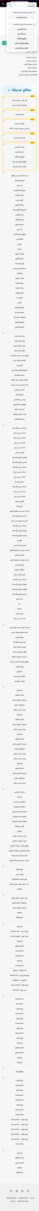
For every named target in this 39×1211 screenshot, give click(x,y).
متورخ (19, 244)
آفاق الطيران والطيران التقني (28, 75)
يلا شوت (19, 690)
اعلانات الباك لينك (19, 360)
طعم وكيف (19, 293)
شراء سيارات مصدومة (20, 855)
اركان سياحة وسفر (19, 166)
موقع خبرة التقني (19, 234)
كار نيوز (19, 229)
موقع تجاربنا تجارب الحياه (19, 662)
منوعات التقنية (32, 68)
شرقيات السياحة (20, 317)
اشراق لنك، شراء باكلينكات (19, 355)
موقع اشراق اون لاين (19, 162)
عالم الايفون (19, 215)
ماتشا (19, 609)
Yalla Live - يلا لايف (20, 970)
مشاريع (19, 671)
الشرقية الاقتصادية (19, 210)
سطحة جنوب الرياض (19, 821)
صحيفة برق (19, 152)
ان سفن (19, 185)
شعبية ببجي (19, 565)
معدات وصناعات (31, 57)
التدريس (20, 365)
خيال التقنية (19, 195)
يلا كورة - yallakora (19, 980)
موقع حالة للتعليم (19, 404)
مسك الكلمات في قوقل (19, 176)
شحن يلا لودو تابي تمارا (19, 521)
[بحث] (3, 3)
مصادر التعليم (19, 390)
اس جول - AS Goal (19, 990)
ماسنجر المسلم (19, 138)
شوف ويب (19, 200)
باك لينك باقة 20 (19, 642)
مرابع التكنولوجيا (19, 190)
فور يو (19, 540)
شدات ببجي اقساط (19, 428)
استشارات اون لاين (19, 268)
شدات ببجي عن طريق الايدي (19, 511)
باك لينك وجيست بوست (19, 385)
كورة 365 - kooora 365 (19, 985)
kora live (19, 1004)
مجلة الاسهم (19, 205)
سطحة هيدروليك (19, 807)
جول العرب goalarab (19, 879)
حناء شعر (19, 599)
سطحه (19, 797)
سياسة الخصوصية (23, 1201)
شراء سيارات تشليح (20, 841)
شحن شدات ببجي (19, 545)
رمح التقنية (19, 283)
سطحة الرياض (19, 792)
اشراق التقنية (19, 180)
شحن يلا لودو (19, 555)
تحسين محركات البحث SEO (19, 128)
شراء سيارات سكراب (19, 836)
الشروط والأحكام (11, 1198)
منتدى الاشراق (19, 375)
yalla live (19, 917)
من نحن (32, 1198)
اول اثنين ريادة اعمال (19, 100)
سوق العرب (19, 637)
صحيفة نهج (19, 224)
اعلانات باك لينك (19, 676)
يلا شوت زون (19, 1163)
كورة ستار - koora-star (19, 931)
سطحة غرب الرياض (19, 816)
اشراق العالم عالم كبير (19, 370)
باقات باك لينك (19, 351)
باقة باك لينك (19, 124)
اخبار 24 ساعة (20, 409)
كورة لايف (19, 1009)
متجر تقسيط (19, 482)
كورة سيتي (19, 874)
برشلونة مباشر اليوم (19, 903)
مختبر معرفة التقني (30, 64)
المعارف (19, 273)
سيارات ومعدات (31, 61)
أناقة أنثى (19, 239)
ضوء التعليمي (19, 147)
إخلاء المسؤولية (23, 1198)
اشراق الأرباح (19, 327)
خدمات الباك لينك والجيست (19, 627)
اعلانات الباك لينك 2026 (19, 380)
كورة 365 (19, 869)
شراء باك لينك (19, 336)
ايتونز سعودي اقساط (19, 457)
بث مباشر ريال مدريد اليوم (19, 884)
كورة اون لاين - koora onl (19, 975)
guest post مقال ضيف (19, 632)
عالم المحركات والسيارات (29, 71)
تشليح (19, 831)
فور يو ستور (19, 501)
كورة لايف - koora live (19, 1119)
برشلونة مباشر (19, 705)
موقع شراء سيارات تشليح (19, 846)
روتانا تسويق (19, 254)
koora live (19, 951)
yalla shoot (19, 695)
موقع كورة (19, 1071)
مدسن (19, 249)
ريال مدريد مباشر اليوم (19, 898)
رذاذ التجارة (19, 288)
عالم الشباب (19, 114)
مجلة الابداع (19, 259)
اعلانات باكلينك (19, 681)
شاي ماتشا (19, 614)
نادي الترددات (19, 263)
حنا (19, 604)
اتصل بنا (12, 1201)
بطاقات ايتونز (19, 570)
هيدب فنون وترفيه (19, 414)
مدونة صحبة (19, 312)
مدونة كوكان (19, 220)
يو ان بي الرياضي (19, 399)
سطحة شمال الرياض (19, 812)
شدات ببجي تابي (19, 443)
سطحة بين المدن (19, 802)
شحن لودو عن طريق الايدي (19, 560)
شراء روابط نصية (19, 346)
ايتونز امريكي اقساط (19, 531)
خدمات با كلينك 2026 (19, 657)
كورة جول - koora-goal (19, 936)
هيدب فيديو (19, 278)
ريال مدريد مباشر (19, 710)
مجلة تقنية (20, 395)
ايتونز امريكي (19, 452)
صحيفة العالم (20, 419)
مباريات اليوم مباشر (19, 700)
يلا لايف (19, 889)
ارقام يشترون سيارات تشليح (19, 851)
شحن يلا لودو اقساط (19, 462)
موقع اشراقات (19, 157)
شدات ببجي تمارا (19, 433)
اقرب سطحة (19, 826)
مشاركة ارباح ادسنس (19, 105)
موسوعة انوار (19, 322)
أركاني (19, 303)
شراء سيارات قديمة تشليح (19, 860)
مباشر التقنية (19, 307)
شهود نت (19, 298)
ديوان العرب (19, 667)
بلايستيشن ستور (19, 574)
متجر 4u (19, 506)
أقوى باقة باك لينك (19, 652)
